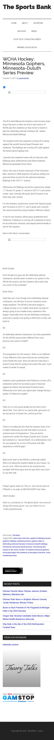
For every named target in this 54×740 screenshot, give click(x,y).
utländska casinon (10, 644)
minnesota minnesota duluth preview (17, 547)
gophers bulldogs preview (40, 538)
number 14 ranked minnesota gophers (34, 550)
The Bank (16, 535)
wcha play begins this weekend (15, 553)
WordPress (32, 731)
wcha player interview (36, 553)
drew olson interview (21, 538)
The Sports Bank (27, 6)
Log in (40, 731)
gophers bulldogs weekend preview (17, 541)
